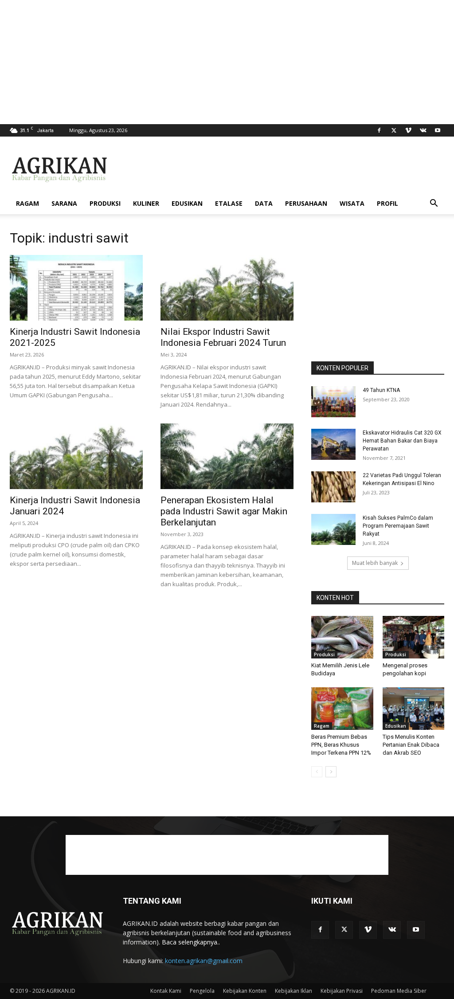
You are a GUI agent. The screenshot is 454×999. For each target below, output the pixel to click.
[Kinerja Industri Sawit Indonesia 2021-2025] (76, 288)
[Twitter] (393, 130)
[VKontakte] (423, 130)
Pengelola (202, 991)
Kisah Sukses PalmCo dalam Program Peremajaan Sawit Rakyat (398, 526)
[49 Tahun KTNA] (333, 401)
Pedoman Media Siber (399, 991)
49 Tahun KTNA (381, 390)
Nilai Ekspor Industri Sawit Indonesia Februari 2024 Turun (223, 337)
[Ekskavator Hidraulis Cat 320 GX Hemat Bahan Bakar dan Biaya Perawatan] (333, 444)
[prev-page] (316, 771)
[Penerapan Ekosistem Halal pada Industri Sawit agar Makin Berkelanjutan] (227, 456)
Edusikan (187, 203)
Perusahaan (306, 203)
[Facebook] (379, 130)
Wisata (352, 203)
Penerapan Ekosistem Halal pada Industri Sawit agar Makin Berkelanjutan (223, 511)
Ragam (27, 203)
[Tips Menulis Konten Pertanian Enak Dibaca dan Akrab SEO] (414, 708)
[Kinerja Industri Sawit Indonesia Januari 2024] (76, 456)
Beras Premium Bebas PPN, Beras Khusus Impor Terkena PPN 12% (341, 744)
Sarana (64, 203)
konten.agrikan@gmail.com (204, 960)
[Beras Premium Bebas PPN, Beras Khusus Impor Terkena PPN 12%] (342, 708)
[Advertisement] (227, 62)
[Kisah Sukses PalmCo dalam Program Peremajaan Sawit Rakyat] (333, 529)
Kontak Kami (165, 991)
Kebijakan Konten (244, 991)
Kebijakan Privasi (342, 991)
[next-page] (331, 771)
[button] (433, 204)
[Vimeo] (408, 130)
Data (264, 203)
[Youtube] (437, 130)
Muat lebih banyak (375, 563)
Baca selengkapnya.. (191, 942)
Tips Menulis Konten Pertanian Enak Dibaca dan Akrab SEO (411, 744)
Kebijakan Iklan (293, 991)
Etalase (229, 203)
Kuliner (146, 203)
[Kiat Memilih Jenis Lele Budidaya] (342, 637)
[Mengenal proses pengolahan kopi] (414, 637)
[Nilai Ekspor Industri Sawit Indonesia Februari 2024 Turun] (227, 288)
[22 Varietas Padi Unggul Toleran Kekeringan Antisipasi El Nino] (333, 486)
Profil (387, 203)
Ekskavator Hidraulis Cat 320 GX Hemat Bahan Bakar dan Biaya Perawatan (402, 441)
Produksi (105, 203)
